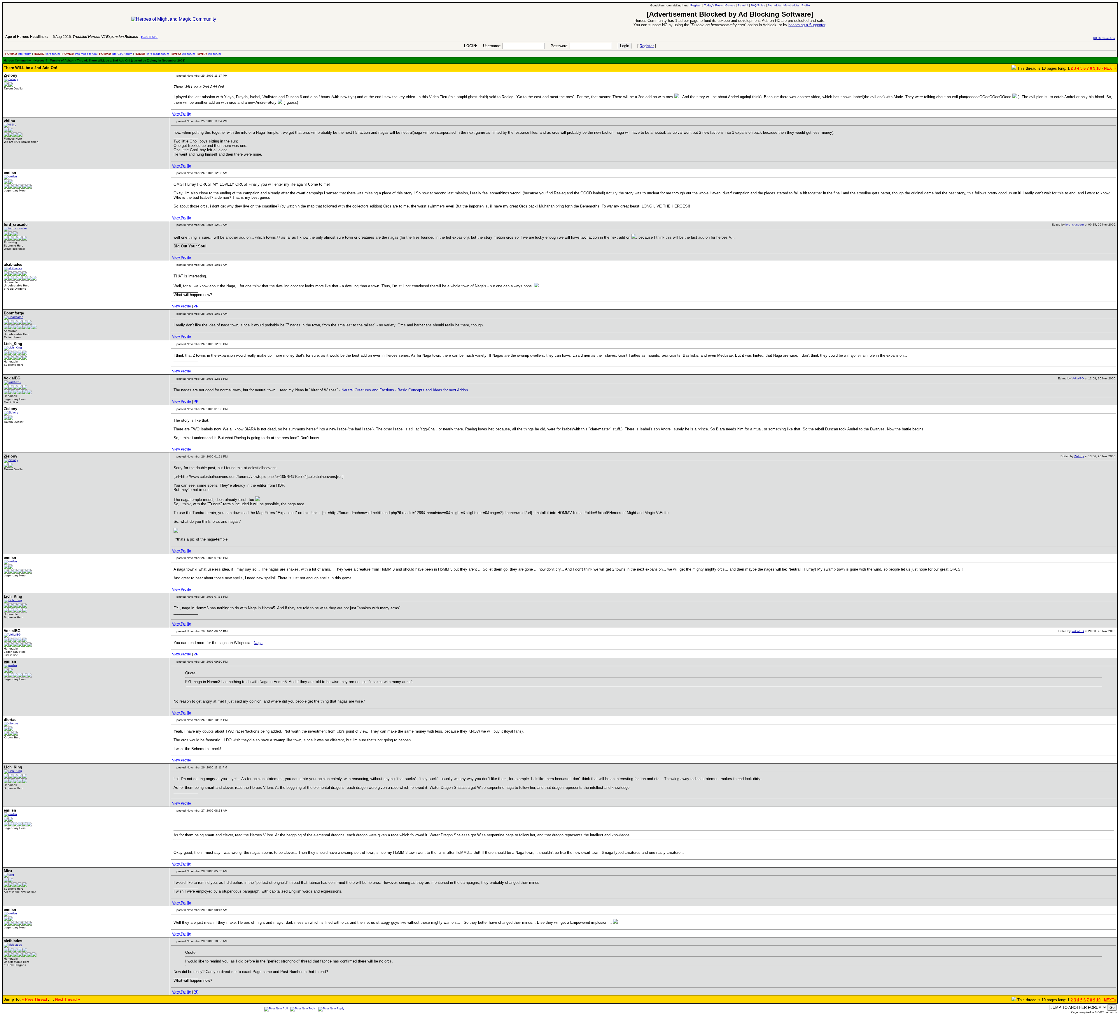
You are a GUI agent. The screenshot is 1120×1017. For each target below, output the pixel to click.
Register (647, 46)
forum (27, 53)
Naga (258, 643)
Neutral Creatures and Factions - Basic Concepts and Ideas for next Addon (405, 390)
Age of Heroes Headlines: (26, 37)
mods (84, 53)
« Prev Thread (34, 999)
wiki (184, 53)
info (20, 53)
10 (1098, 68)
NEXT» (1110, 68)
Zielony (1079, 456)
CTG (121, 53)
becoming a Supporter (806, 25)
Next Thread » (67, 999)
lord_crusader (1074, 224)
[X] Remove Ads (1104, 38)
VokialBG (1078, 378)
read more (149, 37)
